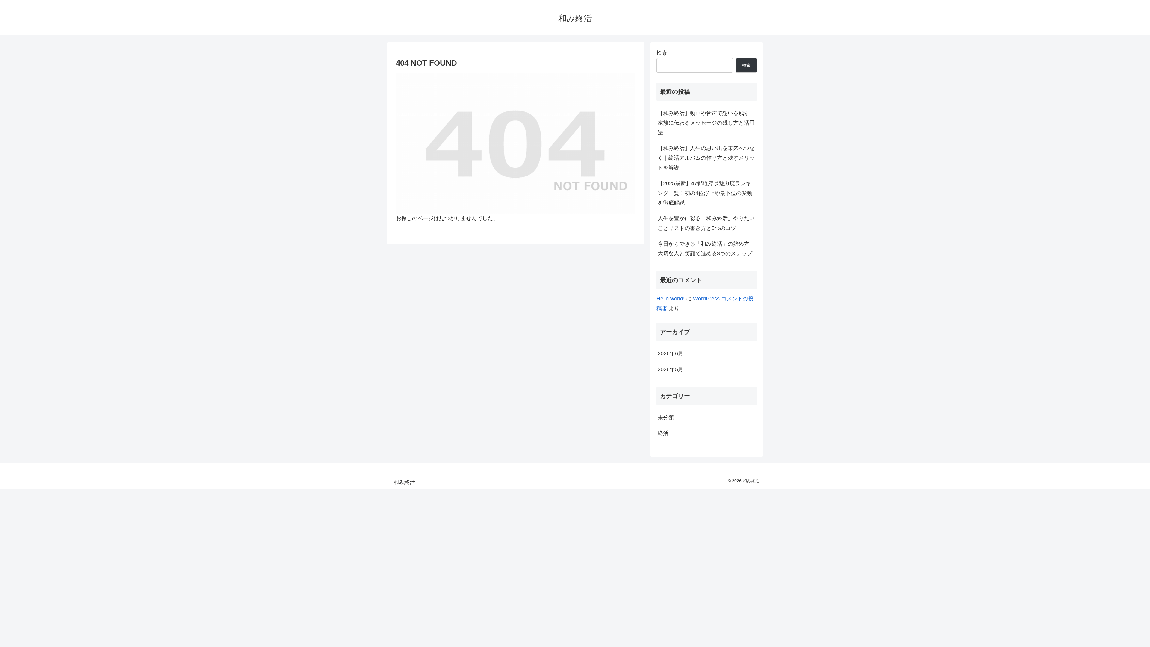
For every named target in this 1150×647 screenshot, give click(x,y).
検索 (661, 53)
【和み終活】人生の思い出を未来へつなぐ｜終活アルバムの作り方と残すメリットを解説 (706, 158)
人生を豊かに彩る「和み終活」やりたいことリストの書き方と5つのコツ (706, 223)
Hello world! (670, 299)
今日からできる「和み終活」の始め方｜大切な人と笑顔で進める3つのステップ (706, 248)
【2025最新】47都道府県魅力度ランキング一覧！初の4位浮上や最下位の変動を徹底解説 (705, 193)
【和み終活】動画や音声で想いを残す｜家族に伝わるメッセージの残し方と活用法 (706, 123)
